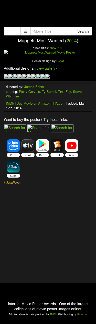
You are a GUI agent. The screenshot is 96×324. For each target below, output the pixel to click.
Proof (60, 61)
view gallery (46, 68)
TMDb (53, 314)
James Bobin (34, 86)
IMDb (10, 103)
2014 (72, 40)
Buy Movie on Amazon (33, 103)
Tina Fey (64, 91)
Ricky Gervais (29, 91)
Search (83, 31)
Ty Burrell (49, 91)
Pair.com (82, 314)
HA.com (59, 103)
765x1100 (56, 48)
